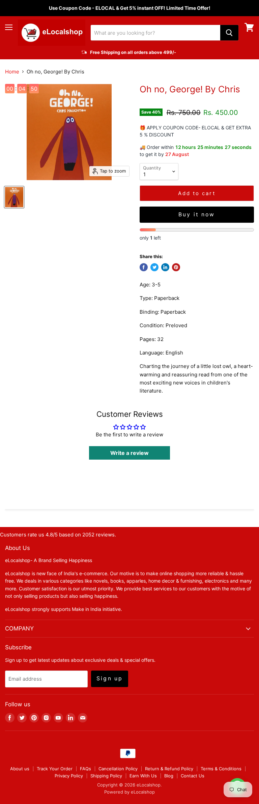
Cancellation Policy (118, 768)
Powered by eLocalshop (129, 792)
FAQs (85, 768)
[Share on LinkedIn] (165, 267)
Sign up (109, 678)
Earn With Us (143, 775)
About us (19, 768)
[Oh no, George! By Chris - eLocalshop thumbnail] (14, 197)
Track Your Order (55, 768)
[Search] (229, 32)
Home (12, 71)
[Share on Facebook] (144, 267)
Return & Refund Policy (169, 768)
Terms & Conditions (221, 768)
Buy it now (196, 214)
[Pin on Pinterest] (176, 267)
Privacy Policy (69, 775)
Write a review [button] (129, 453)
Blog (168, 775)
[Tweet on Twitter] (154, 267)
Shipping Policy (106, 775)
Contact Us (192, 775)
